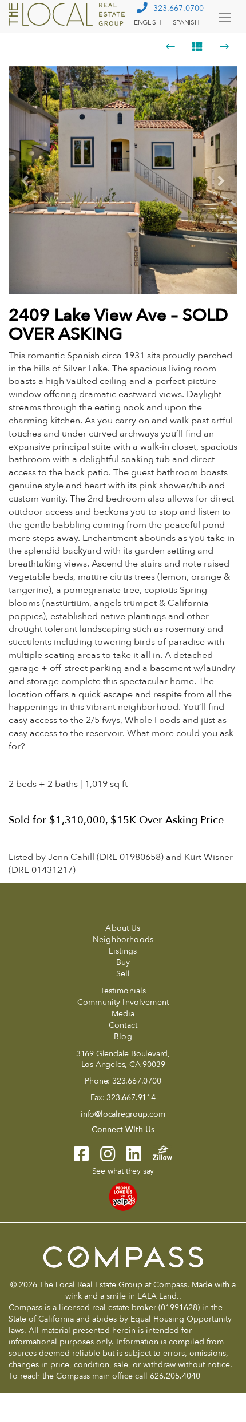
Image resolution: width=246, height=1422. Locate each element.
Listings (123, 951)
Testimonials (123, 990)
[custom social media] (156, 1151)
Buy (123, 962)
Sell (123, 973)
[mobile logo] (68, 14)
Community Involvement (123, 1002)
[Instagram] (102, 1157)
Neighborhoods (123, 939)
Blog (123, 1036)
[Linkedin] (128, 1157)
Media (123, 1013)
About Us (122, 928)
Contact (123, 1025)
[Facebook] (81, 1157)
